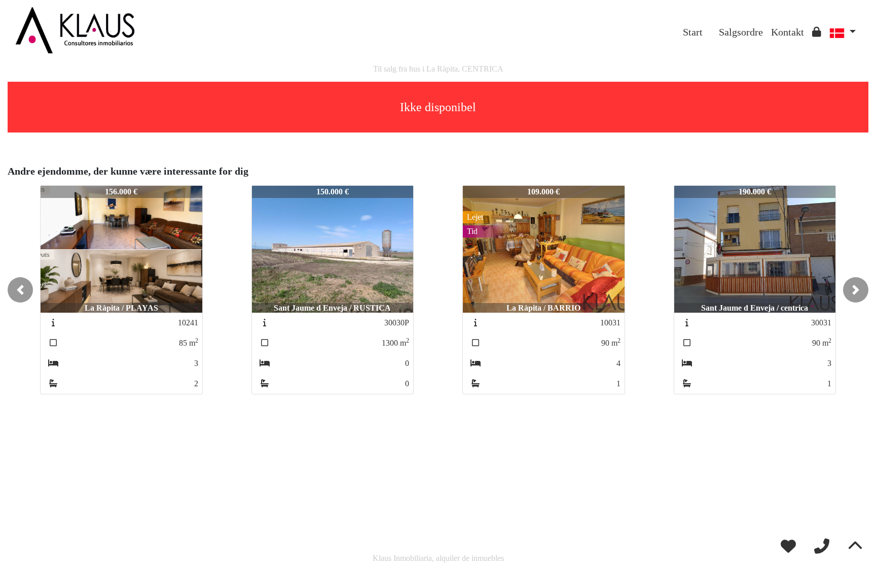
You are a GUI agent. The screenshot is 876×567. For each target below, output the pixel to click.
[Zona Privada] (816, 32)
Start (693, 32)
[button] (20, 290)
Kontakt (787, 32)
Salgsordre (741, 32)
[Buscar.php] (711, 24)
